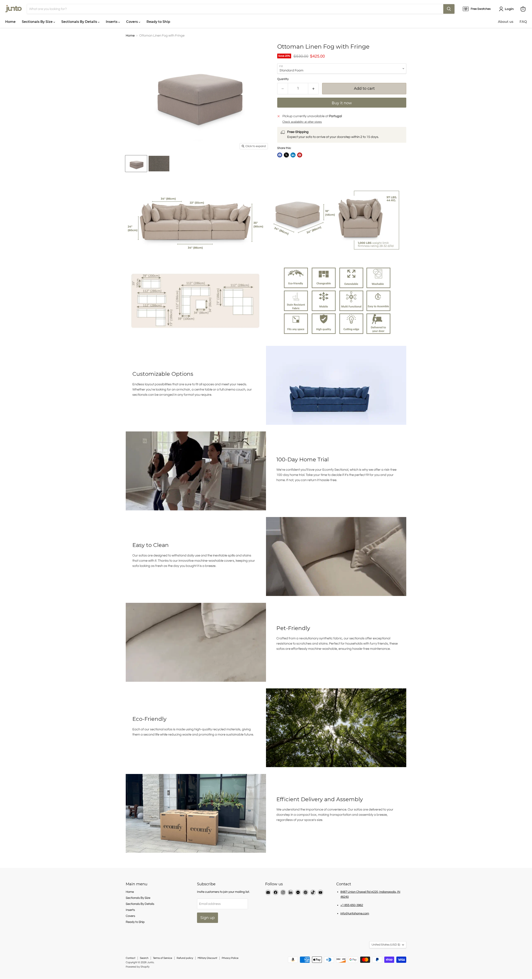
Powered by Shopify (137, 966)
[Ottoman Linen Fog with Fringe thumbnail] (136, 163)
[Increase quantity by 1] (313, 88)
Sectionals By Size (37, 22)
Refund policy (185, 958)
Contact (130, 958)
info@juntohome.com (354, 913)
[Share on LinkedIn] (293, 154)
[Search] (448, 9)
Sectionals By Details (79, 22)
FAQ (523, 22)
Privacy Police (230, 958)
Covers (132, 22)
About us (505, 22)
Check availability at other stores (302, 121)
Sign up (207, 917)
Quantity (283, 79)
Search (144, 958)
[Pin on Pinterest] (299, 154)
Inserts (112, 22)
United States (386, 944)
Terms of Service (162, 958)
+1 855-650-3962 (351, 905)
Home (10, 22)
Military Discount (207, 958)
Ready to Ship (158, 22)
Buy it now (342, 103)
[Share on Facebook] (279, 154)
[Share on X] (286, 154)
